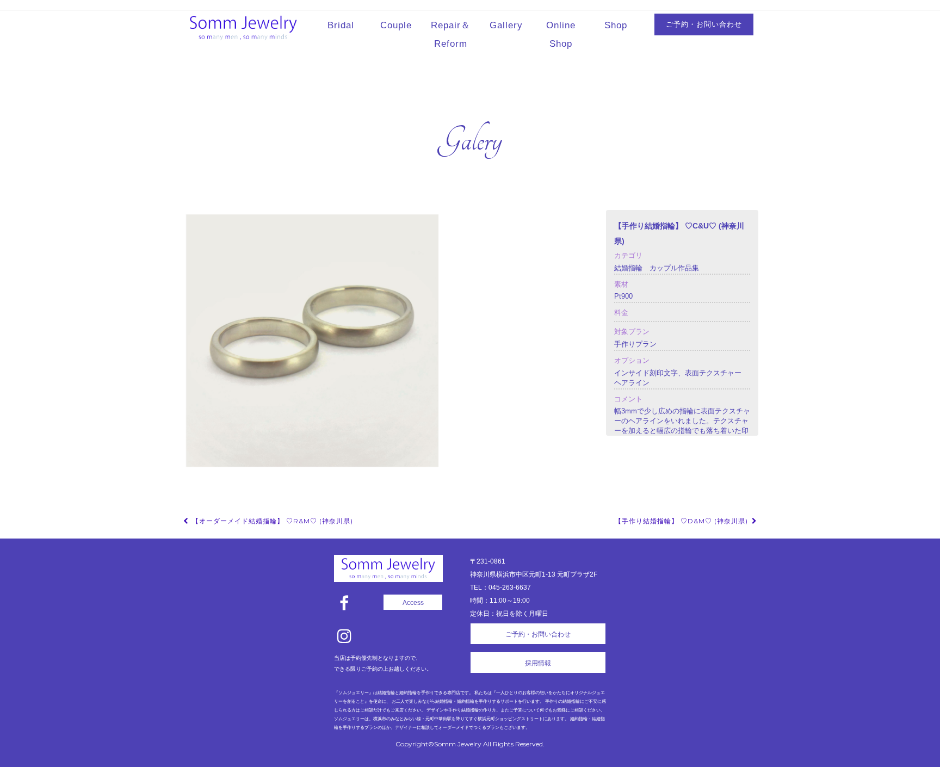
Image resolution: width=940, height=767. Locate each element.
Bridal (340, 25)
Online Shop (561, 34)
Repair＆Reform (451, 34)
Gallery (506, 25)
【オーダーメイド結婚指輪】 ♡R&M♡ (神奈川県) (271, 521)
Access (413, 603)
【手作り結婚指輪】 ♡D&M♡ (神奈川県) (682, 521)
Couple (396, 25)
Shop (615, 25)
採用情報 (538, 663)
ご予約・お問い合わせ (704, 24)
